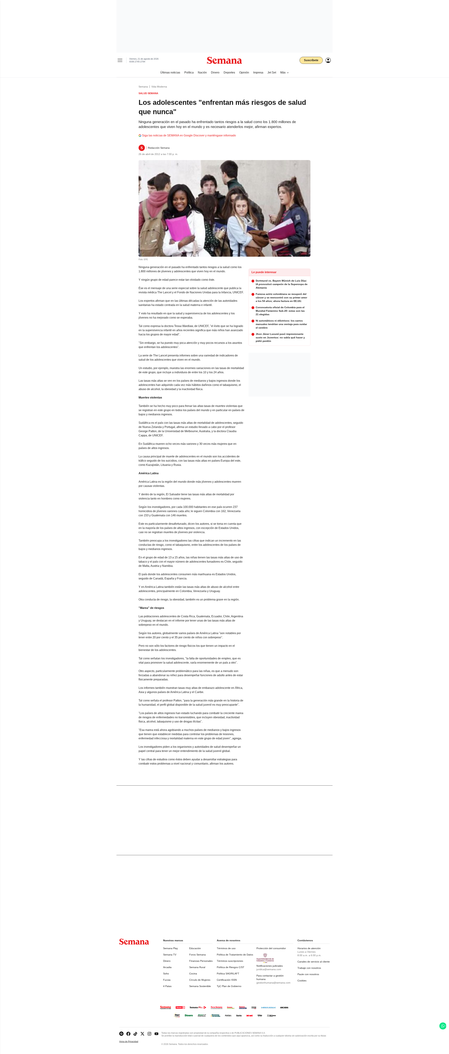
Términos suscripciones (230, 961)
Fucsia (166, 979)
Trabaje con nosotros (309, 968)
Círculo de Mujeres (199, 979)
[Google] (121, 1034)
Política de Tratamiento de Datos (235, 954)
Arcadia (167, 967)
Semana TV (169, 954)
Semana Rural (197, 967)
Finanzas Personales (201, 961)
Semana (143, 86)
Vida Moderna (159, 86)
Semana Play (170, 948)
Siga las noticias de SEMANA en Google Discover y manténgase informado (189, 135)
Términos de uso (226, 948)
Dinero (166, 961)
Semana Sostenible (200, 986)
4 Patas (167, 986)
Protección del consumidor (271, 948)
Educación (195, 948)
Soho (166, 973)
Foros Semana (197, 954)
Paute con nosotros (308, 974)
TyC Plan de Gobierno (229, 986)
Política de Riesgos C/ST (230, 967)
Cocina (193, 973)
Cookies (301, 980)
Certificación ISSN (227, 979)
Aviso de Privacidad (132, 1041)
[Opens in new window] (128, 1034)
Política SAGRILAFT (228, 973)
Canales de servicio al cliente (313, 961)
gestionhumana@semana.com (273, 982)
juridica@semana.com (268, 969)
